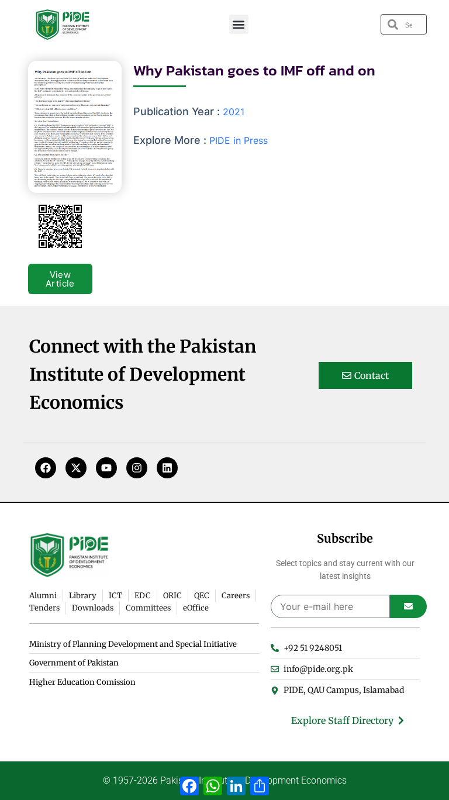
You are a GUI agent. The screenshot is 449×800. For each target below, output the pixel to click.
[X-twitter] (76, 467)
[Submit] (408, 606)
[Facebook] (45, 467)
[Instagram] (136, 467)
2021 (233, 112)
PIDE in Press (238, 140)
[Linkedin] (167, 467)
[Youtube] (106, 467)
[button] (238, 24)
